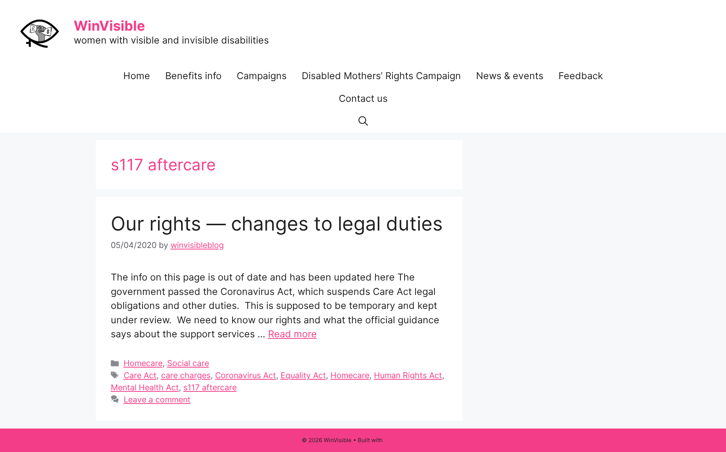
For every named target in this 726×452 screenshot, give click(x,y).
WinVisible (109, 25)
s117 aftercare (210, 387)
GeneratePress (404, 440)
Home (136, 75)
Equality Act (303, 375)
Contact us (363, 98)
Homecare (143, 363)
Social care (188, 363)
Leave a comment (157, 399)
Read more (292, 334)
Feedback (580, 75)
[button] (363, 121)
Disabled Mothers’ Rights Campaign (381, 75)
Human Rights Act (408, 375)
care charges (186, 375)
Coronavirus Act (245, 375)
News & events (509, 75)
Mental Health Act (145, 387)
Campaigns (262, 75)
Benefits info (193, 75)
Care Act (140, 375)
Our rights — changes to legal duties (277, 223)
